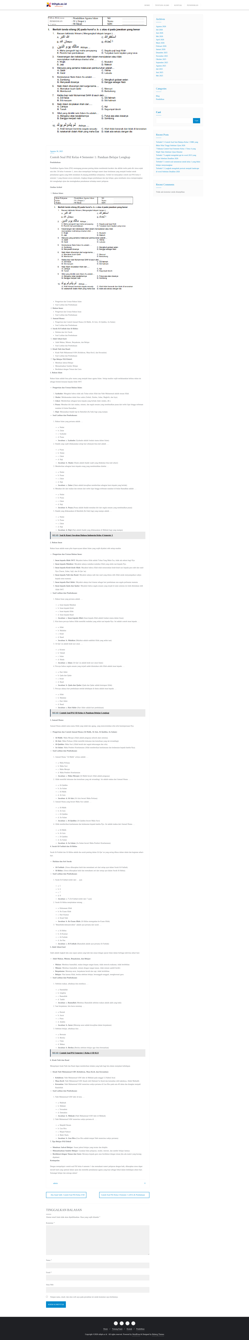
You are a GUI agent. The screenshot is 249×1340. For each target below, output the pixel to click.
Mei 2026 (159, 36)
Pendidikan (160, 99)
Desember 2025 (161, 53)
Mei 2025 (159, 76)
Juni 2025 (159, 72)
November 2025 (162, 56)
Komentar (50, 1223)
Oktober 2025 (161, 59)
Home (105, 1329)
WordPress (136, 1334)
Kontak (129, 1329)
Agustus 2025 (161, 66)
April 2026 (160, 40)
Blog (158, 96)
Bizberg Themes (158, 1334)
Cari (158, 112)
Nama (49, 1260)
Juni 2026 (159, 33)
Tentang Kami (117, 1329)
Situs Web (49, 1285)
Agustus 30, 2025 (56, 151)
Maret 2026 (160, 43)
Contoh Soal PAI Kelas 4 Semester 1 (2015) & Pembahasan (123, 1195)
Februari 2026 (161, 46)
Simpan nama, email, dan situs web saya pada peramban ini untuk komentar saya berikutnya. (84, 1297)
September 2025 (162, 63)
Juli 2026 (159, 30)
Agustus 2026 (161, 26)
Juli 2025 (159, 69)
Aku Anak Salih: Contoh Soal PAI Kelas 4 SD (68, 1195)
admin (55, 1183)
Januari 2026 (160, 49)
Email (49, 1272)
